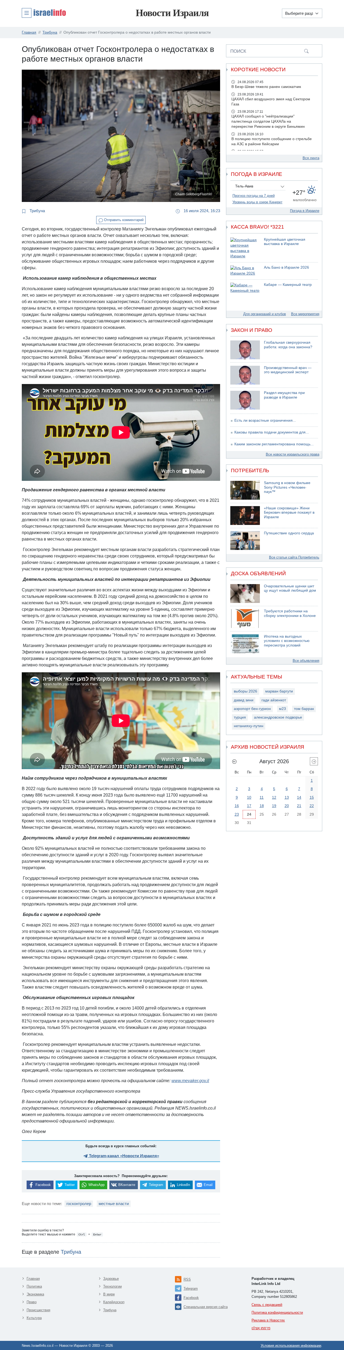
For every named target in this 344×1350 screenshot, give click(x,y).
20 (287, 806)
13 (287, 797)
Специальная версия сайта (206, 1307)
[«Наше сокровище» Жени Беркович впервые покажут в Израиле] (245, 515)
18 (262, 806)
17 (249, 806)
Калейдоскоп (113, 1302)
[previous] (234, 761)
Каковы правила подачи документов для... (271, 432)
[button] (44, 13)
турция (240, 717)
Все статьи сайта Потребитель (294, 557)
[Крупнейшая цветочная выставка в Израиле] (245, 248)
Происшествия (38, 1310)
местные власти (114, 1203)
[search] (306, 50)
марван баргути (279, 691)
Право (32, 1302)
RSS (187, 1279)
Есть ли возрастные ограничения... (265, 420)
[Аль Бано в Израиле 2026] (245, 270)
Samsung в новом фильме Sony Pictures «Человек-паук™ (287, 487)
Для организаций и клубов (264, 314)
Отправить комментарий (123, 220)
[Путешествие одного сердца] (245, 540)
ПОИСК (238, 51)
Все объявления (306, 661)
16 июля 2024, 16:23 (201, 210)
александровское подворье (278, 717)
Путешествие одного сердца (289, 533)
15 (312, 797)
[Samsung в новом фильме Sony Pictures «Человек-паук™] (245, 490)
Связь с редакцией (267, 1305)
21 (299, 806)
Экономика (35, 1294)
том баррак (304, 709)
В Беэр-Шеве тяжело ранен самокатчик (266, 87)
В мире (109, 1294)
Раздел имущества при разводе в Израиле (284, 395)
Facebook (191, 1298)
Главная (33, 1279)
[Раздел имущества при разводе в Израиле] (245, 400)
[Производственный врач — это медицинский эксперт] (245, 375)
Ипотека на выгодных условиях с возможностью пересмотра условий (287, 640)
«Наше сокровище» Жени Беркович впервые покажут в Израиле (289, 512)
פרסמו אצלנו (261, 1328)
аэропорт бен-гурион (252, 709)
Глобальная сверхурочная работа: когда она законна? (288, 344)
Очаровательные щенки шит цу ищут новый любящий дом (290, 588)
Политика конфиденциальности (277, 1312)
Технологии (112, 1286)
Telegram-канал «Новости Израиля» (123, 1155)
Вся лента (311, 158)
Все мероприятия (305, 314)
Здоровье (111, 1279)
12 (274, 797)
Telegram (191, 1289)
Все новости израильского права (292, 454)
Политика (34, 1286)
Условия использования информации (291, 1346)
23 (237, 814)
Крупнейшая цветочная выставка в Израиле (284, 241)
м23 (282, 709)
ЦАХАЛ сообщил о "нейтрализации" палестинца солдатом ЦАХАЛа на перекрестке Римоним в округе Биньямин (268, 121)
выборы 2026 (245, 691)
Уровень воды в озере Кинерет (257, 202)
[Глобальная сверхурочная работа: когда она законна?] (245, 349)
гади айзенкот (273, 700)
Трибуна (36, 210)
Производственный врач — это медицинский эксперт (287, 370)
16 (237, 806)
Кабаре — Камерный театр (288, 285)
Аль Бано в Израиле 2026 (286, 267)
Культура (34, 1318)
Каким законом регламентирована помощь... (274, 444)
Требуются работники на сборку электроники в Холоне (290, 613)
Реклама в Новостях (268, 1320)
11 (262, 797)
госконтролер (78, 1203)
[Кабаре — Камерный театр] (245, 288)
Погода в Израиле (304, 211)
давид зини (243, 700)
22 (312, 806)
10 (249, 797)
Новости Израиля (172, 13)
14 (299, 797)
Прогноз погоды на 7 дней (253, 196)
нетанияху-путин (248, 726)
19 (274, 806)
